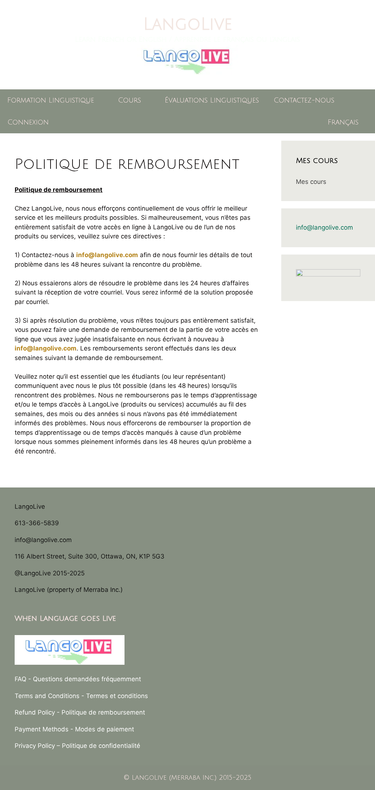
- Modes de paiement (102, 729)
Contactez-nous (304, 100)
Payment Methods (41, 729)
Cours (129, 100)
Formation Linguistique (50, 100)
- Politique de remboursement (101, 712)
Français (343, 122)
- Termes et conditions (114, 696)
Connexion (28, 122)
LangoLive (187, 24)
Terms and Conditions (47, 696)
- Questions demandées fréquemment (84, 679)
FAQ (20, 679)
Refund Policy (35, 712)
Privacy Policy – (38, 745)
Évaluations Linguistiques (212, 100)
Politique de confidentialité (101, 745)
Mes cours (311, 181)
